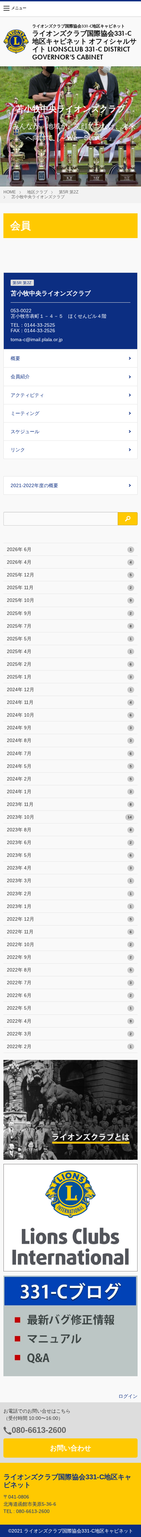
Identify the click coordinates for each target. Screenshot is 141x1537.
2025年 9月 (69, 613)
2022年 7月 (69, 982)
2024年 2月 (69, 779)
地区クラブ (37, 192)
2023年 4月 (69, 868)
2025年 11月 (69, 587)
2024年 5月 (69, 766)
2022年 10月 (69, 944)
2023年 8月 (69, 829)
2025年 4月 (69, 651)
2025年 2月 (69, 664)
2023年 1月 (69, 906)
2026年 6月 (69, 549)
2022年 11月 (69, 931)
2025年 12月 (69, 574)
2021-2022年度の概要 (34, 485)
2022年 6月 (69, 995)
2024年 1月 (69, 791)
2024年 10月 (69, 715)
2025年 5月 (69, 638)
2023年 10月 (69, 817)
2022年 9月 (69, 957)
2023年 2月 (69, 893)
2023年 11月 (69, 804)
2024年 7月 (69, 753)
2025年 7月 (69, 626)
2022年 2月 (69, 1046)
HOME (9, 192)
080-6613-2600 (39, 1430)
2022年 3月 (69, 1033)
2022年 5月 (69, 1008)
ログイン (128, 1396)
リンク (18, 449)
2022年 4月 (69, 1021)
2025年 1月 (69, 677)
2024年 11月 (69, 702)
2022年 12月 (69, 919)
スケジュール (25, 431)
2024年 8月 (69, 740)
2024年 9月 (69, 727)
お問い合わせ (70, 1448)
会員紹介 (20, 376)
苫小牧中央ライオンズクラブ (38, 196)
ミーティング (25, 413)
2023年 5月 (69, 855)
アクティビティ (27, 395)
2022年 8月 (69, 970)
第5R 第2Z (68, 192)
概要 (15, 358)
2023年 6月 (69, 842)
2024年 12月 (69, 689)
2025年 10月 (69, 600)
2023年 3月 (69, 880)
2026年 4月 (69, 562)
